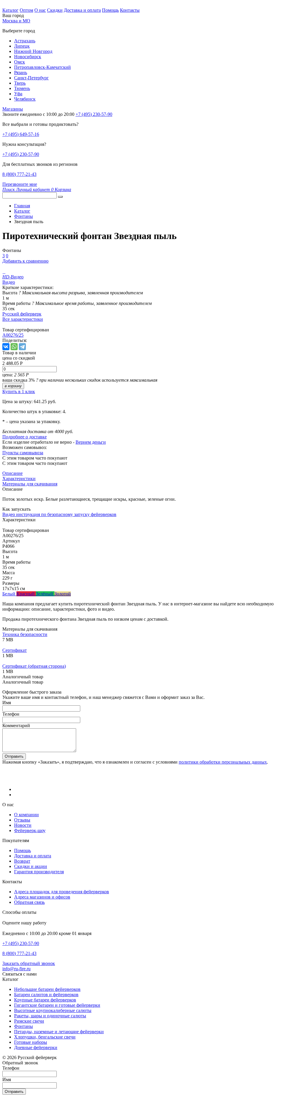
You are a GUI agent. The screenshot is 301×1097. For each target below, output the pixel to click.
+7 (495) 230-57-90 (20, 154)
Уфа (18, 93)
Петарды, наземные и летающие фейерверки (59, 1031)
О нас (40, 10)
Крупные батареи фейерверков (45, 999)
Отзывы (22, 819)
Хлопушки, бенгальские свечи (45, 1036)
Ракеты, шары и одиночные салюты (50, 1015)
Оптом (26, 10)
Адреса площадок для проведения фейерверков (61, 891)
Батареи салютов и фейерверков (46, 994)
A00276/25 (13, 335)
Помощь (110, 10)
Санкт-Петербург (31, 77)
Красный (26, 593)
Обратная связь (29, 902)
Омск (19, 61)
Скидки (55, 10)
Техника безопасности (24, 634)
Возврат (22, 861)
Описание (12, 473)
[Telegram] (22, 346)
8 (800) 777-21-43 (19, 174)
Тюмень (22, 88)
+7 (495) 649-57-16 (20, 134)
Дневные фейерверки (35, 1047)
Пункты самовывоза (22, 452)
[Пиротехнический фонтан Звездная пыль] (3, 271)
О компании (26, 814)
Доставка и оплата (82, 10)
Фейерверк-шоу (30, 830)
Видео (8, 282)
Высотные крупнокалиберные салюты (52, 1010)
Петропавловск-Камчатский (42, 67)
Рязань (20, 72)
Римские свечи (29, 1020)
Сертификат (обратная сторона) (34, 666)
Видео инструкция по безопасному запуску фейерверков (59, 514)
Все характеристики (22, 319)
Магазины (12, 108)
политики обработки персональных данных (223, 761)
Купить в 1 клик (18, 391)
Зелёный (45, 593)
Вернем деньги (91, 442)
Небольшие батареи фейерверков (47, 989)
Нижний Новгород (33, 51)
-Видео (13, 276)
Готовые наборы (30, 1042)
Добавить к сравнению (25, 260)
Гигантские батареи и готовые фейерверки (57, 1005)
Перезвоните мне (19, 184)
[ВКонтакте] (5, 346)
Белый (9, 593)
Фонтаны (23, 1026)
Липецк (22, 46)
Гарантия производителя (39, 871)
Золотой (62, 593)
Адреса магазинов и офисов (42, 896)
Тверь (20, 83)
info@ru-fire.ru (16, 968)
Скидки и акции (30, 866)
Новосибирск (27, 56)
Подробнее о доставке (24, 436)
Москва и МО (16, 20)
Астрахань (24, 40)
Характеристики (19, 478)
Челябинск (25, 98)
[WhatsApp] (14, 346)
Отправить (14, 756)
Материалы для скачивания (29, 483)
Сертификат (14, 650)
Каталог (10, 10)
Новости (22, 825)
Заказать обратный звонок (28, 963)
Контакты (130, 10)
